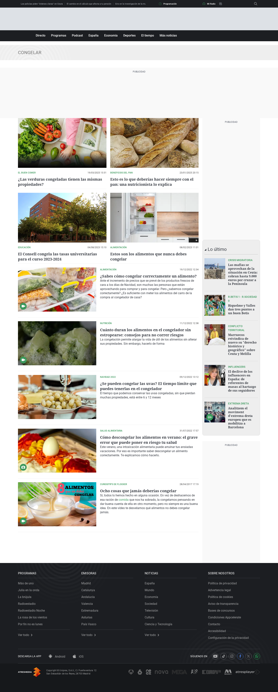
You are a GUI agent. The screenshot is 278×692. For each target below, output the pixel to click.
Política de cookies (220, 597)
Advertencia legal (219, 590)
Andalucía (88, 597)
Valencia (87, 604)
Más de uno (26, 583)
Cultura (149, 617)
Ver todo (23, 635)
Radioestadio (27, 604)
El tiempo (147, 35)
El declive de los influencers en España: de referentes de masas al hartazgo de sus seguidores (242, 381)
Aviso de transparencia (223, 604)
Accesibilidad (217, 631)
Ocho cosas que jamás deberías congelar (138, 490)
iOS (81, 656)
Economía (111, 35)
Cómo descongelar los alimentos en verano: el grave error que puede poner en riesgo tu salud (149, 440)
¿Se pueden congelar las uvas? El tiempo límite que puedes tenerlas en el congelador (148, 386)
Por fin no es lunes (30, 624)
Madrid (86, 583)
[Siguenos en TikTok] (223, 656)
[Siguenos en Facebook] (240, 656)
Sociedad (151, 604)
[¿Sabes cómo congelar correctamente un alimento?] (57, 289)
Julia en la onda (28, 590)
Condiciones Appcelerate (224, 617)
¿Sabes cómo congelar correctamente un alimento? (148, 276)
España (94, 35)
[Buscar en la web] (255, 3)
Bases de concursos (221, 610)
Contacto (214, 624)
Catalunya (88, 590)
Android (59, 656)
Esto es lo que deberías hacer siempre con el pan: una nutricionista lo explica (151, 182)
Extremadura (89, 610)
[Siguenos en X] (248, 656)
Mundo (149, 590)
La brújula (24, 597)
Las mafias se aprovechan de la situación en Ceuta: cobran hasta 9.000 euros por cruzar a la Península (243, 274)
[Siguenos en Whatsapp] (257, 656)
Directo (40, 35)
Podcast (77, 35)
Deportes (129, 35)
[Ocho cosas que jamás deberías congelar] (57, 504)
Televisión (151, 610)
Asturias (86, 617)
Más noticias (168, 35)
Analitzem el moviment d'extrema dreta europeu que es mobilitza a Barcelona (240, 417)
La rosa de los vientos (32, 617)
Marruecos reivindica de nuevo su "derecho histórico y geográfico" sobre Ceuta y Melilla (242, 344)
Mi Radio (211, 4)
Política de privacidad (222, 583)
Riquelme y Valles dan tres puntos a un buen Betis (241, 309)
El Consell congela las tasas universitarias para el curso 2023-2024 (57, 256)
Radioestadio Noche (31, 610)
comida (124, 500)
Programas (58, 35)
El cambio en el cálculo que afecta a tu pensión (89, 4)
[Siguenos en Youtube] (215, 656)
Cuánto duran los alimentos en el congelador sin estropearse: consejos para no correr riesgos (145, 332)
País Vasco (88, 624)
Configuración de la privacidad (228, 638)
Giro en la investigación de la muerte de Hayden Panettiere (143, 4)
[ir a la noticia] (214, 268)
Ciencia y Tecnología (158, 624)
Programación (170, 4)
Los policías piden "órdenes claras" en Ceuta (42, 4)
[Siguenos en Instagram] (232, 656)
